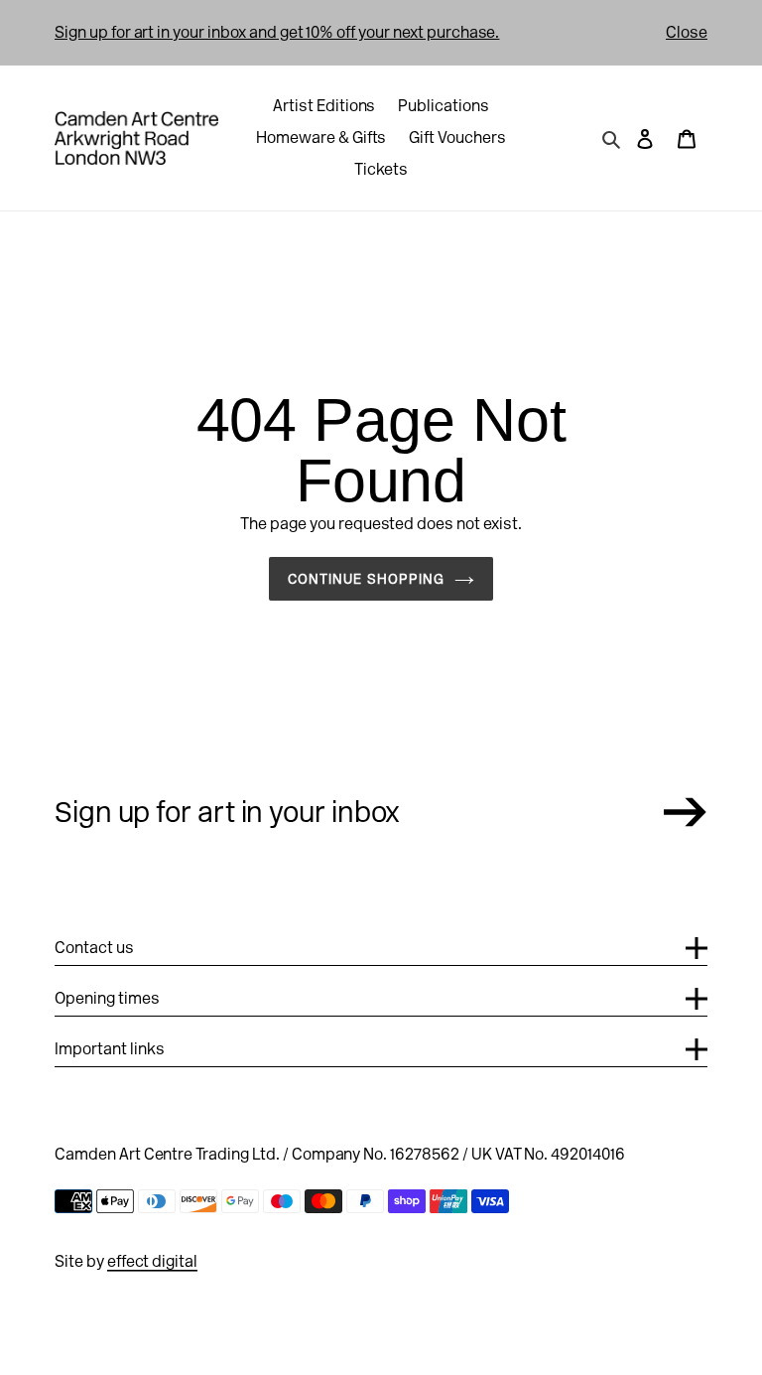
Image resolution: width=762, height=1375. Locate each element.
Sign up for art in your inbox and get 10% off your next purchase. (277, 32)
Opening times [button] (107, 998)
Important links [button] (110, 1048)
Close (686, 32)
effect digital (152, 1261)
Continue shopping (366, 579)
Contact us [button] (94, 947)
